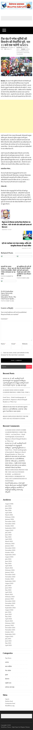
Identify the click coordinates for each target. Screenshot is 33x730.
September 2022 (10, 608)
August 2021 (9, 636)
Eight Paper (15, 727)
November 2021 (10, 630)
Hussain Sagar (24, 51)
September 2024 (10, 555)
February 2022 (9, 623)
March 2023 (9, 594)
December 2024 (10, 548)
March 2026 (9, 515)
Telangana (19, 54)
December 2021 (10, 628)
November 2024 (10, 550)
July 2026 (8, 506)
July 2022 (8, 612)
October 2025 (9, 526)
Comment (4, 319)
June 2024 (8, 561)
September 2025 (10, 528)
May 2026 (8, 510)
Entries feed (9, 701)
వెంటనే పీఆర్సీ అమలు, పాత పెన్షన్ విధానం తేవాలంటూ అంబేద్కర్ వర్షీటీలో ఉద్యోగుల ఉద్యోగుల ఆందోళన (16, 485)
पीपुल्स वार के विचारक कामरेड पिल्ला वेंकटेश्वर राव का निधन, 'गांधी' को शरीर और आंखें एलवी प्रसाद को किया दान (17, 224)
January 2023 (9, 599)
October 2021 (9, 632)
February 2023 (9, 597)
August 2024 (9, 557)
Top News (25, 47)
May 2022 (8, 617)
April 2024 (8, 566)
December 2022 (10, 601)
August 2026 (9, 504)
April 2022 (8, 619)
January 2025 (9, 546)
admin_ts (8, 49)
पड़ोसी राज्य (8, 683)
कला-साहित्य (8, 666)
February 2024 (9, 570)
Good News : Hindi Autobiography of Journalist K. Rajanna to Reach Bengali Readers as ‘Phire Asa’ (15, 400)
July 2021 (8, 639)
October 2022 (9, 606)
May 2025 (8, 537)
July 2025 (8, 533)
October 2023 (9, 579)
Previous (5, 220)
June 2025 (8, 535)
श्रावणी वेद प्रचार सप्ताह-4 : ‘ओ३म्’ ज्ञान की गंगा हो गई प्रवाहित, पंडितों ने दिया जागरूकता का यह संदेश (8, 270)
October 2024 (9, 552)
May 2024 (8, 564)
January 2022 (9, 625)
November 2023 (10, 577)
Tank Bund (26, 52)
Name (3, 344)
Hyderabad (19, 52)
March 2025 (9, 541)
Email (14, 344)
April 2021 (8, 645)
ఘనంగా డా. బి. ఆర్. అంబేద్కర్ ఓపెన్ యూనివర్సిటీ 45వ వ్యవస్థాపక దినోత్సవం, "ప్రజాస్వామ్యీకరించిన (15, 445)
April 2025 (8, 539)
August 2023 (9, 583)
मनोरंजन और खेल (9, 687)
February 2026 (9, 517)
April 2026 (8, 513)
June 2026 (8, 508)
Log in (7, 699)
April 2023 (8, 592)
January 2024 (9, 572)
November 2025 (10, 524)
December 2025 (10, 522)
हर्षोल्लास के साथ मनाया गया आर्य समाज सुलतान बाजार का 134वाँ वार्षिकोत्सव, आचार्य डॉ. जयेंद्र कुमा (15, 459)
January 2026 (9, 519)
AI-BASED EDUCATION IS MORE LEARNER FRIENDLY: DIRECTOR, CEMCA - (16, 432)
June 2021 (8, 641)
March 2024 (9, 568)
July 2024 (8, 559)
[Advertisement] (16, 116)
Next (28, 241)
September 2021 (10, 634)
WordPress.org (9, 706)
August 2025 (9, 530)
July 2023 (8, 586)
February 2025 (9, 544)
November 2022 (10, 603)
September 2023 (10, 581)
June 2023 (8, 588)
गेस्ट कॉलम (8, 671)
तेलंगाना (18, 49)
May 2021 (8, 643)
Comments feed (10, 703)
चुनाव (6, 675)
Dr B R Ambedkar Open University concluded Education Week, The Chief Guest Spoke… (8, 295)
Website (24, 344)
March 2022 (9, 621)
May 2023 (8, 590)
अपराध (7, 662)
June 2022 (8, 614)
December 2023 (10, 575)
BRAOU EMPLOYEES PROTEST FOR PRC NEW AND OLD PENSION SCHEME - (16, 472)
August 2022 (9, 610)
